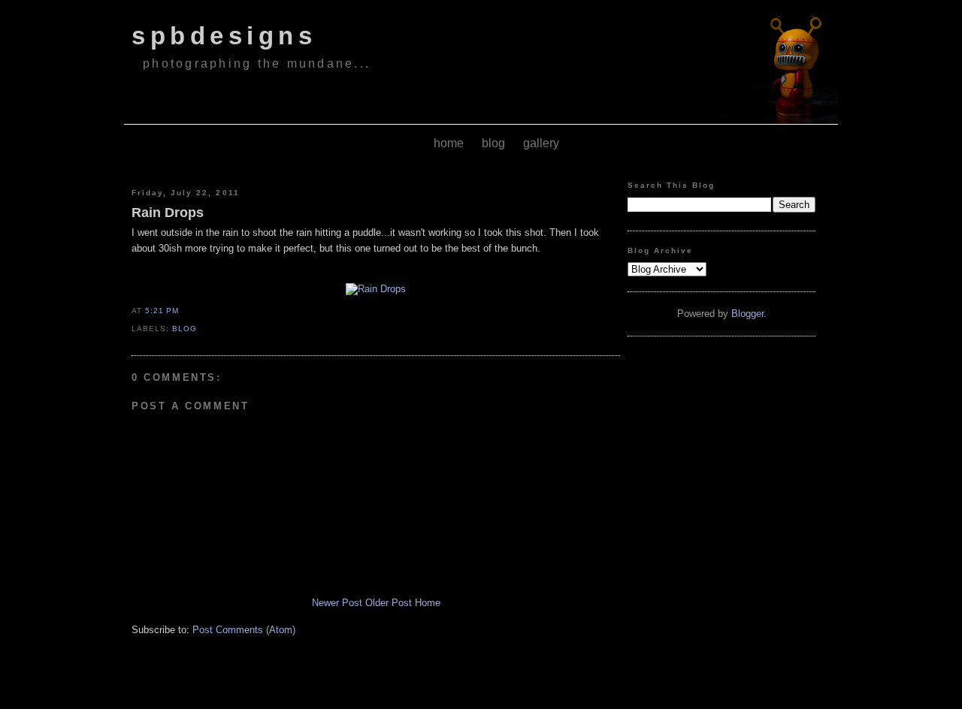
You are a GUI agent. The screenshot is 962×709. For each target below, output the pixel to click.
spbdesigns (224, 36)
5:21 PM (162, 310)
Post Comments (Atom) (243, 629)
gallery (541, 143)
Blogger (747, 313)
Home (427, 602)
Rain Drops (168, 212)
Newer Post (337, 602)
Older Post (388, 602)
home (449, 143)
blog (493, 143)
